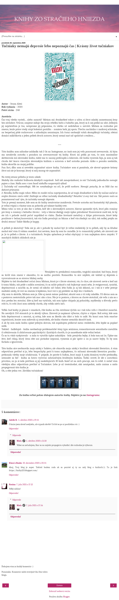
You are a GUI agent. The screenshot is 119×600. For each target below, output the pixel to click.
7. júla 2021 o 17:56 (34, 505)
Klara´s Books (15, 463)
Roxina (12, 484)
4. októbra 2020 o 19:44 (28, 420)
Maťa (19, 441)
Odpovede (16, 435)
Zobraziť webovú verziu (59, 591)
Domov (60, 585)
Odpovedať (13, 428)
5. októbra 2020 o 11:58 (36, 441)
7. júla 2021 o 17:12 (24, 484)
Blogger (66, 596)
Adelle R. (13, 420)
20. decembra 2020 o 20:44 (34, 463)
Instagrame (92, 395)
